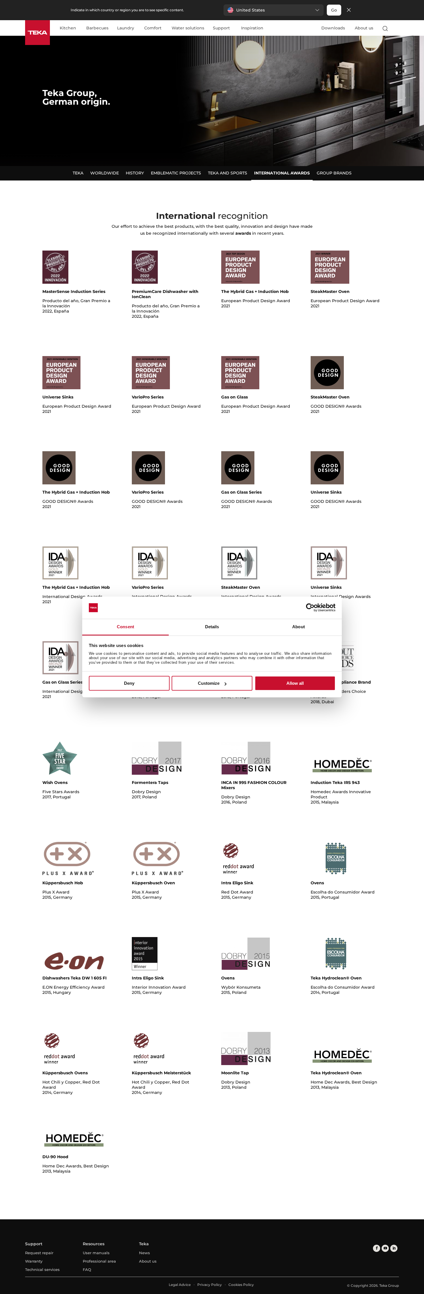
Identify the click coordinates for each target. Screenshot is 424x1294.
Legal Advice (180, 1284)
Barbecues (97, 28)
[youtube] (385, 1248)
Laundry (125, 28)
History (135, 173)
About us (364, 28)
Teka (78, 173)
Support (221, 28)
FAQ (87, 1269)
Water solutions (188, 28)
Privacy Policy (209, 1284)
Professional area (99, 1261)
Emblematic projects (176, 173)
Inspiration (252, 28)
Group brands (334, 173)
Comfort (153, 28)
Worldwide (104, 173)
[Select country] (396, 28)
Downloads (333, 28)
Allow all (295, 683)
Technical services (42, 1269)
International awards (282, 173)
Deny (129, 683)
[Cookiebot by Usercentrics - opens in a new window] (310, 607)
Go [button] (334, 10)
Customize (208, 683)
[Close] (348, 10)
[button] (273, 10)
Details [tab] (212, 626)
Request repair (39, 1252)
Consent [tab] (125, 626)
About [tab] (298, 626)
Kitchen (68, 28)
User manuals (96, 1252)
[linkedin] (393, 1248)
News (144, 1252)
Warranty (33, 1261)
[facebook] (376, 1248)
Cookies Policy (241, 1284)
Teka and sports (227, 173)
